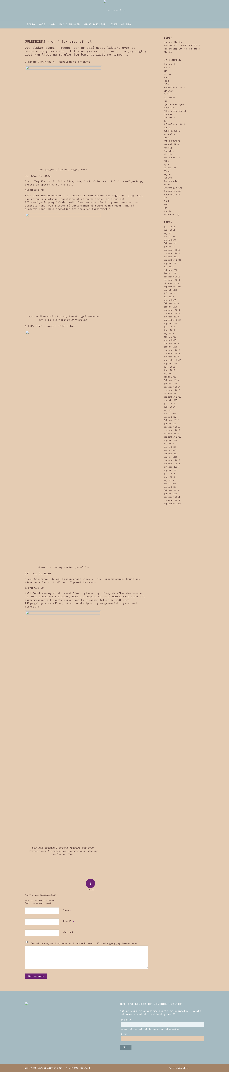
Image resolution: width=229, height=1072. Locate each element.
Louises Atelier (173, 42)
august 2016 (170, 440)
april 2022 (170, 236)
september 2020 (172, 286)
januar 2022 (170, 246)
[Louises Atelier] (114, 10)
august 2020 (170, 290)
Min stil (169, 151)
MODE (166, 161)
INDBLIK (168, 114)
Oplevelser (170, 167)
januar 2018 (170, 383)
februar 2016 (171, 453)
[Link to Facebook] (201, 1067)
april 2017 (170, 413)
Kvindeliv (169, 134)
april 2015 (170, 483)
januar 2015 (170, 493)
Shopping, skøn (172, 194)
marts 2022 (170, 240)
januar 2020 (170, 306)
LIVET (167, 137)
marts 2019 (170, 340)
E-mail (68, 921)
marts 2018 (170, 376)
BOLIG (167, 67)
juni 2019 (169, 330)
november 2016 (172, 430)
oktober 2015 (171, 467)
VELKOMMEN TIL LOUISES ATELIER (182, 45)
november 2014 (172, 500)
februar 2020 (171, 303)
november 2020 (172, 280)
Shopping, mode (172, 191)
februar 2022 (171, 243)
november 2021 (172, 253)
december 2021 (172, 250)
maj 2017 (169, 410)
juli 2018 (169, 367)
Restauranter (171, 181)
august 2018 (170, 363)
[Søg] (202, 24)
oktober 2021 (171, 256)
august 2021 (170, 263)
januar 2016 (170, 457)
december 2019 (172, 310)
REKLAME (168, 177)
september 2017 (172, 397)
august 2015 (170, 470)
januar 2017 (170, 423)
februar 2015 (171, 490)
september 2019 (172, 320)
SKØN (166, 201)
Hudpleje (169, 107)
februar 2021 (171, 270)
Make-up (168, 147)
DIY (165, 71)
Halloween (169, 97)
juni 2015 (169, 477)
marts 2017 (170, 417)
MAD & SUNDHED (172, 141)
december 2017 (172, 387)
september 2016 (172, 437)
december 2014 (172, 497)
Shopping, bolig (173, 187)
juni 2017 (169, 407)
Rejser (167, 174)
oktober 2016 (171, 433)
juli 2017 (169, 403)
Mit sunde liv (172, 157)
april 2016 (170, 447)
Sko (165, 197)
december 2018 (172, 350)
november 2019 (172, 313)
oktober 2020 (171, 283)
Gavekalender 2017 (174, 87)
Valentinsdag (171, 214)
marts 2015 (170, 487)
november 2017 (172, 390)
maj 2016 (169, 443)
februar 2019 (171, 343)
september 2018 (172, 360)
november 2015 (172, 463)
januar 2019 (170, 346)
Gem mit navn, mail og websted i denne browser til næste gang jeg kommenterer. (85, 943)
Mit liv (168, 154)
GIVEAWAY (169, 91)
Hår (165, 101)
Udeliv (167, 211)
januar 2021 (170, 273)
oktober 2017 (171, 393)
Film (166, 84)
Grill (167, 94)
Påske (167, 171)
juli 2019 (169, 326)
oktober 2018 (171, 356)
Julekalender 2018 (174, 124)
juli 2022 (169, 226)
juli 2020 (169, 293)
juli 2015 (169, 473)
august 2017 (170, 400)
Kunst (167, 127)
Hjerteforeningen (174, 104)
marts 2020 (170, 300)
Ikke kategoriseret (175, 111)
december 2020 (172, 276)
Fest (166, 77)
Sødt (166, 204)
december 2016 (172, 427)
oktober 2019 (171, 316)
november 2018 (172, 353)
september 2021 (172, 260)
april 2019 (170, 336)
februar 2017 (171, 420)
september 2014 (172, 503)
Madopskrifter (172, 144)
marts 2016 (170, 450)
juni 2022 (169, 230)
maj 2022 (169, 233)
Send (125, 1047)
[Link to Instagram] (197, 1067)
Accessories (170, 64)
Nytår (167, 164)
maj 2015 (169, 480)
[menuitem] (31, 24)
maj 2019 (169, 333)
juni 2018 (169, 370)
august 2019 (170, 323)
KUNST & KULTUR (172, 131)
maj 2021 (169, 266)
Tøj (165, 207)
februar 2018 (171, 380)
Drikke (167, 74)
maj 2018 (169, 373)
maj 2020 (169, 296)
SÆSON (167, 184)
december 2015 (172, 460)
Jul (165, 121)
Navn (67, 910)
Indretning (170, 117)
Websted (68, 932)
